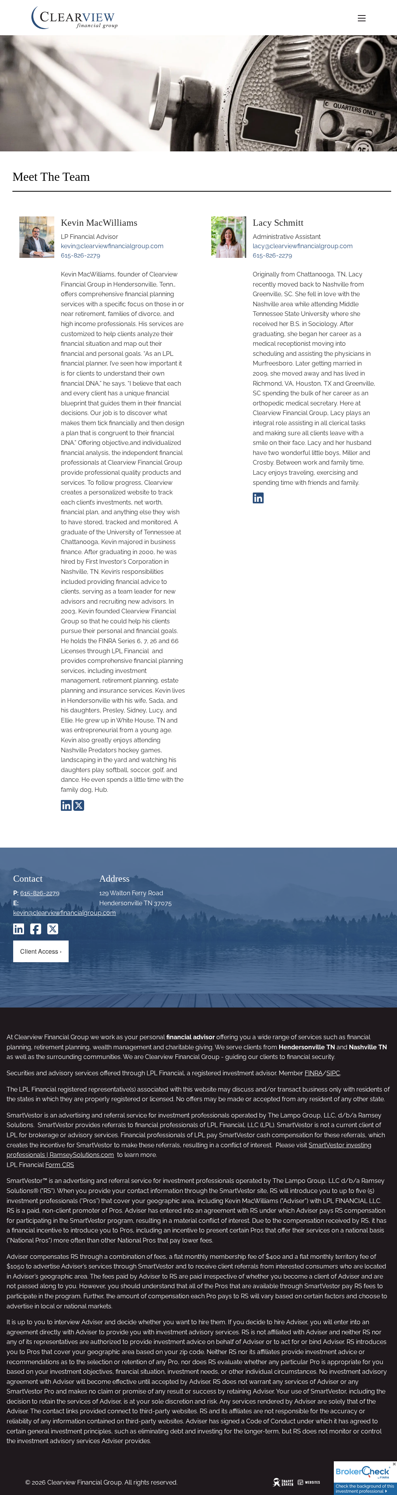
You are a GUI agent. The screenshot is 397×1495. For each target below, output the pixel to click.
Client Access (41, 951)
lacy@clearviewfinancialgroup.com (303, 246)
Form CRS (59, 1165)
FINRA (314, 1073)
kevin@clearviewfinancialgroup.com (112, 246)
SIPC (333, 1073)
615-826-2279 (80, 255)
